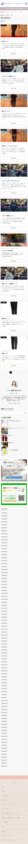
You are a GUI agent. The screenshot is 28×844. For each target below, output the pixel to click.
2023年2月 (4, 623)
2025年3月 (4, 560)
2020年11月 (4, 703)
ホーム (3, 786)
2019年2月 (4, 760)
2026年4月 (4, 522)
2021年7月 (4, 679)
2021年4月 (4, 688)
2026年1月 (4, 531)
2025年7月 (4, 548)
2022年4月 (4, 653)
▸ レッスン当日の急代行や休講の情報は (14, 8)
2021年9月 (4, 674)
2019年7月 (4, 745)
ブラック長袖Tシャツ (7, 215)
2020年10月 (4, 706)
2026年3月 (4, 525)
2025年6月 (4, 551)
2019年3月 (4, 757)
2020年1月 (4, 733)
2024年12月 (4, 569)
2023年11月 (4, 596)
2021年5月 (4, 685)
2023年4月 (4, 617)
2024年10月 (4, 572)
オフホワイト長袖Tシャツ (9, 76)
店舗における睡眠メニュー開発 (10, 817)
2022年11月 (4, 632)
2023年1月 (4, 626)
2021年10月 (4, 671)
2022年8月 (4, 641)
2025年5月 (4, 554)
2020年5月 (4, 721)
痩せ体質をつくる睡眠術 (17, 12)
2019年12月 (4, 736)
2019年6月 (4, 748)
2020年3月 (4, 727)
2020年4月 (4, 724)
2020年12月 (4, 700)
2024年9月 (4, 575)
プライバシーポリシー (8, 835)
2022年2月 (4, 659)
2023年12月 (4, 593)
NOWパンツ (5, 41)
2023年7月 (4, 608)
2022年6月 (4, 647)
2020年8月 (4, 712)
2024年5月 (4, 584)
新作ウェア (5, 353)
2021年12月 (4, 665)
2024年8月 (4, 578)
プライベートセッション (8, 804)
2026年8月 (4, 513)
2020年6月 (4, 718)
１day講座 (4, 795)
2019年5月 (4, 751)
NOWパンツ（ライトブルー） (10, 146)
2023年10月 (4, 599)
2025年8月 (4, 545)
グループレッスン (6, 809)
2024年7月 (4, 581)
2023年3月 (4, 620)
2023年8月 (4, 605)
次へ (17, 372)
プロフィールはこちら (14, 403)
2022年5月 (4, 650)
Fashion (3, 25)
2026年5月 (4, 519)
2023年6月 (4, 611)
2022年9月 (4, 638)
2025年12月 (4, 534)
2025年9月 (4, 542)
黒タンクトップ (6, 111)
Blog (2, 826)
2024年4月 (4, 587)
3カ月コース (5, 800)
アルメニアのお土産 (7, 250)
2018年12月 (4, 766)
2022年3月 (4, 656)
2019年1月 (4, 763)
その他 (3, 234)
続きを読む (13, 53)
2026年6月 (4, 516)
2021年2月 (4, 694)
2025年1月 (4, 566)
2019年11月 (4, 739)
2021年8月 (4, 676)
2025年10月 (4, 539)
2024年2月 (4, 590)
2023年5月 (4, 614)
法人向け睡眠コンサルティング (10, 813)
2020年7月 (4, 715)
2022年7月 (4, 644)
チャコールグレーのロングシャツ (11, 181)
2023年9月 (4, 602)
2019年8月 (4, 742)
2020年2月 (4, 730)
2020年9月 (4, 709)
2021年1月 (4, 697)
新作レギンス (5, 318)
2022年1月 (4, 662)
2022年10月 (4, 635)
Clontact (4, 831)
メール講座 (4, 822)
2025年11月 (4, 536)
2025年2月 (4, 563)
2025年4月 (4, 557)
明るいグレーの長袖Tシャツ (9, 283)
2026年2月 (4, 528)
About (3, 791)
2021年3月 (4, 691)
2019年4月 (4, 754)
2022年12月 (4, 629)
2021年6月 (4, 682)
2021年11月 (4, 668)
